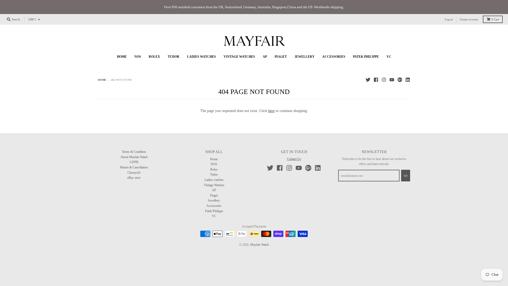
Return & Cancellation (134, 167)
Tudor (214, 174)
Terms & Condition (134, 152)
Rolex (214, 169)
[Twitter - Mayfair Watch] (368, 79)
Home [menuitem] (122, 57)
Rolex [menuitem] (154, 57)
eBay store (133, 178)
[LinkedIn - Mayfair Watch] (407, 79)
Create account (469, 19)
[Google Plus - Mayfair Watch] (399, 79)
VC (214, 216)
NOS (214, 164)
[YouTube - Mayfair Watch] (391, 79)
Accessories (213, 206)
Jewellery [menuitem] (304, 57)
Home (102, 79)
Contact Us (294, 159)
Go (405, 175)
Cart (495, 19)
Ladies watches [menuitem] (201, 57)
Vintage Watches (214, 185)
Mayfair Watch (259, 245)
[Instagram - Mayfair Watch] (384, 79)
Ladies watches (214, 180)
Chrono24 (134, 173)
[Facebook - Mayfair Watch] (376, 79)
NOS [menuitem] (137, 57)
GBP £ (32, 19)
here (271, 111)
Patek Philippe (214, 211)
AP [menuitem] (265, 57)
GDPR (134, 162)
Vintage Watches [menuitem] (239, 57)
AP (214, 190)
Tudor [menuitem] (173, 57)
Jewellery (214, 200)
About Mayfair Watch (134, 157)
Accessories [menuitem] (333, 57)
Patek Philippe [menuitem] (366, 57)
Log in (449, 19)
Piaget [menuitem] (281, 57)
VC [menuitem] (389, 57)
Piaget (214, 195)
